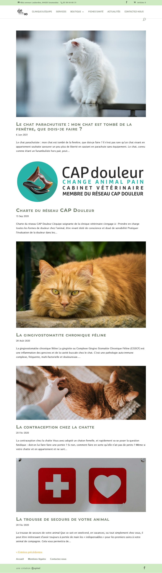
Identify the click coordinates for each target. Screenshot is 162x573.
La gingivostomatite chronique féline (61, 335)
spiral (35, 568)
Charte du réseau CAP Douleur (55, 210)
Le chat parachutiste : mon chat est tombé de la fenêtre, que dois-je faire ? (74, 126)
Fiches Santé (95, 12)
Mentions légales (37, 559)
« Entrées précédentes (29, 552)
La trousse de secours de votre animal (62, 519)
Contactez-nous (134, 12)
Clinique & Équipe (42, 12)
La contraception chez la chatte (55, 427)
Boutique (75, 12)
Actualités (113, 12)
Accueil (20, 559)
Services (61, 12)
